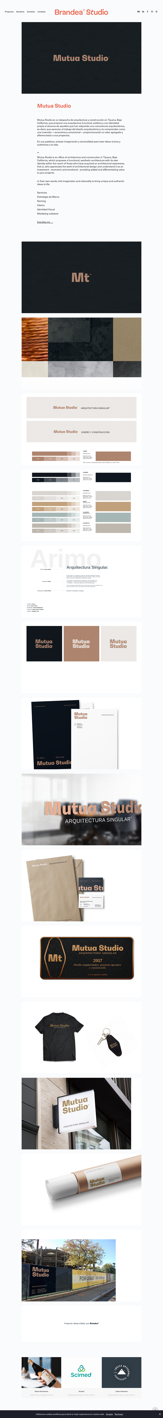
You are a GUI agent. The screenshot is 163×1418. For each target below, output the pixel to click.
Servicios (31, 11)
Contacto (42, 11)
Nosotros (20, 11)
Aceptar (109, 1414)
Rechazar (119, 1414)
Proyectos (9, 11)
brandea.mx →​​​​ (45, 222)
